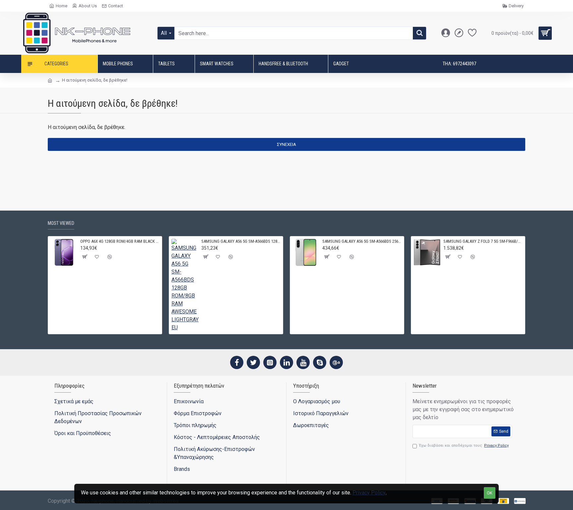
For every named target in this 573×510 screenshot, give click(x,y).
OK (489, 492)
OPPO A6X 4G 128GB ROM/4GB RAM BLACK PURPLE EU (119, 241)
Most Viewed (61, 223)
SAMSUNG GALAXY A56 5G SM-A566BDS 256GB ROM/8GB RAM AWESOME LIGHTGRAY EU (362, 241)
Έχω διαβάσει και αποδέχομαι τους (464, 445)
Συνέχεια (286, 144)
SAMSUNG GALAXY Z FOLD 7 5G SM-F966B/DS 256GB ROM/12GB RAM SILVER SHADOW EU (483, 241)
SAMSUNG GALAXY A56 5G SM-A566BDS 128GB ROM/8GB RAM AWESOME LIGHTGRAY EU (241, 241)
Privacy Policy (369, 492)
